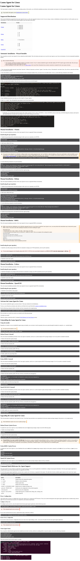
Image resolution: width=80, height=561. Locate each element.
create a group (28, 65)
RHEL (2, 39)
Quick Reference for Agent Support (27, 317)
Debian (2, 34)
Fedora (2, 44)
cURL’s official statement (11, 156)
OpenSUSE (3, 49)
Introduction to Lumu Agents (22, 12)
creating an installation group (40, 306)
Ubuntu (2, 27)
